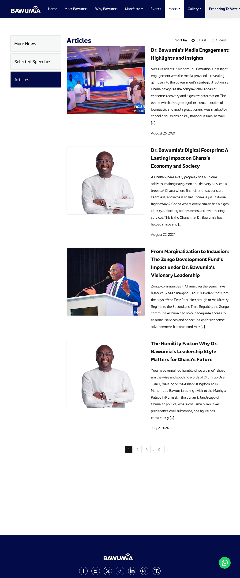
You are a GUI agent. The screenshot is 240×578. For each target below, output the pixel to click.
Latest (201, 40)
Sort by (181, 40)
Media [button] (173, 9)
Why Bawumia (106, 9)
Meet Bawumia (76, 9)
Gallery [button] (193, 9)
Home (52, 9)
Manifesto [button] (132, 9)
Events (155, 9)
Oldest (221, 40)
